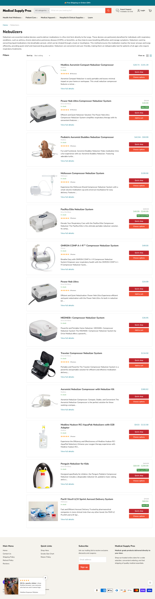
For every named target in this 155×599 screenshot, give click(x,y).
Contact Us (7, 554)
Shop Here (45, 550)
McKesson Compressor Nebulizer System (82, 173)
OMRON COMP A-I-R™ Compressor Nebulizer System (90, 245)
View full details (67, 88)
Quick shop (139, 72)
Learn (90, 17)
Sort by (29, 56)
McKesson (64, 176)
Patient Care (31, 17)
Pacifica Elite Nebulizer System (77, 209)
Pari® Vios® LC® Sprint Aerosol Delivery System (87, 499)
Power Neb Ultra (70, 281)
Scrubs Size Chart (47, 554)
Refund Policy (8, 560)
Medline (63, 68)
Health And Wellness (12, 17)
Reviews (6, 563)
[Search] (108, 10)
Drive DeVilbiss (66, 104)
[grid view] (147, 55)
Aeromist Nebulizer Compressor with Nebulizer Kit (87, 389)
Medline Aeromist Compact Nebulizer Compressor (87, 64)
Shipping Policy (9, 557)
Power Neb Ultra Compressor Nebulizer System (86, 101)
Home (5, 25)
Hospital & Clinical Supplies (72, 17)
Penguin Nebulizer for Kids (75, 463)
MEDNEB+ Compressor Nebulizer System (83, 317)
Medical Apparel (48, 17)
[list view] (150, 55)
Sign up (84, 567)
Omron (63, 248)
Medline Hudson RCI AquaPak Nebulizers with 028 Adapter (87, 426)
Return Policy (46, 557)
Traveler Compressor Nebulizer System (81, 353)
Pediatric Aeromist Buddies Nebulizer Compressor (87, 137)
